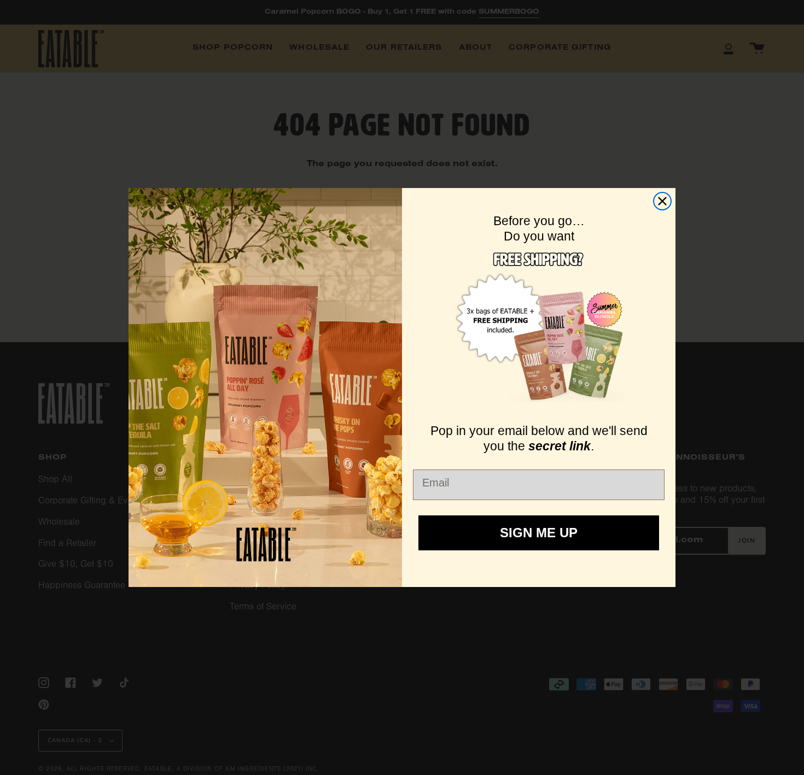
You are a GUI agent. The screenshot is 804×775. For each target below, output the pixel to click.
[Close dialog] (662, 201)
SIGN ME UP (539, 532)
